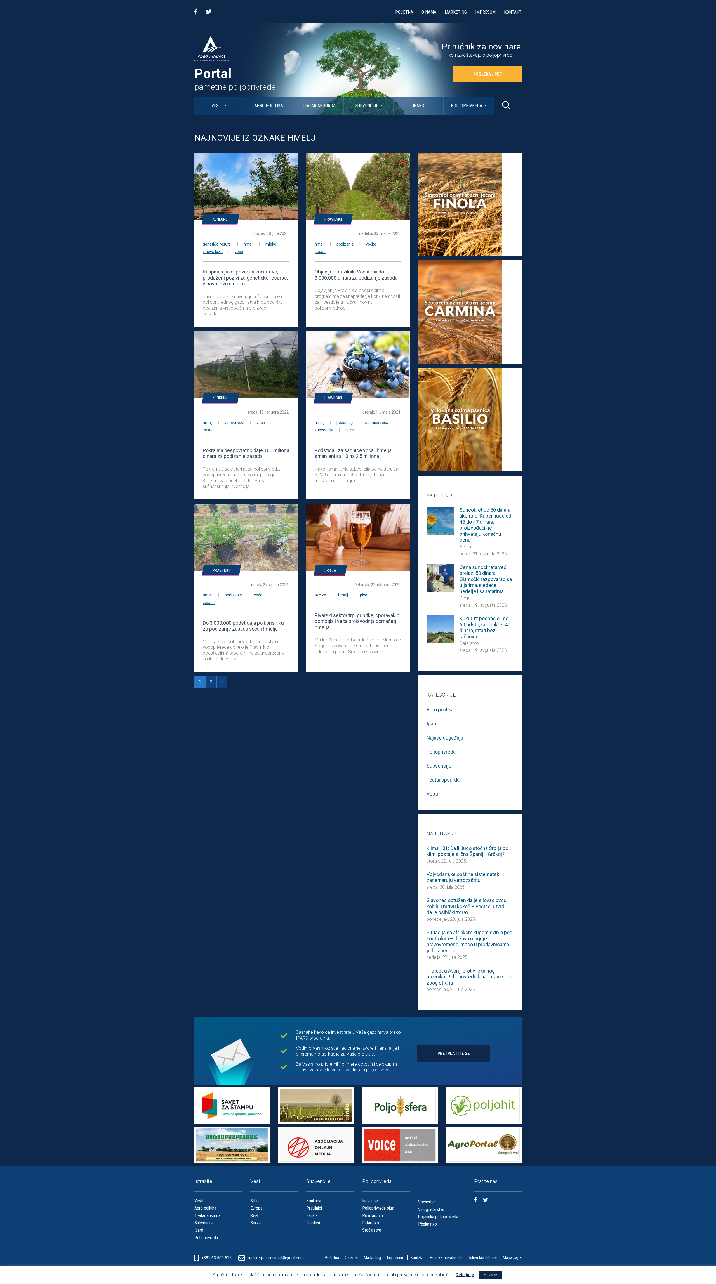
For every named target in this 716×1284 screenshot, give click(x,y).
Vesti (217, 105)
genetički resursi (217, 244)
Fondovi (313, 1223)
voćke (371, 244)
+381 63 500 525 (217, 1258)
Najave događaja (445, 738)
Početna (404, 12)
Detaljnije (465, 1274)
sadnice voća (376, 422)
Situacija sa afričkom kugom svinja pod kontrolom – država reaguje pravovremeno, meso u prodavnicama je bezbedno (469, 941)
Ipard (418, 105)
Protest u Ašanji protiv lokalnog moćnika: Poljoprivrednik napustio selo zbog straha (469, 977)
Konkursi (221, 219)
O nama (428, 12)
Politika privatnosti (446, 1257)
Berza (465, 546)
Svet (254, 1215)
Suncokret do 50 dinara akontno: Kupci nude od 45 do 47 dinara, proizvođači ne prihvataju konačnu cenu (485, 525)
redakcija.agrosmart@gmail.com (276, 1258)
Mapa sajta (512, 1257)
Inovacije (370, 1200)
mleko (270, 244)
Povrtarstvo (372, 1215)
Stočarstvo (371, 1230)
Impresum (485, 12)
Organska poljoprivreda (438, 1216)
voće (239, 251)
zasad (208, 430)
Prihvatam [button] (490, 1275)
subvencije (324, 430)
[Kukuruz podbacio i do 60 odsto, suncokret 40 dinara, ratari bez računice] (440, 629)
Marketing (456, 12)
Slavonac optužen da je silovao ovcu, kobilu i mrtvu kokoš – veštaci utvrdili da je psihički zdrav (467, 906)
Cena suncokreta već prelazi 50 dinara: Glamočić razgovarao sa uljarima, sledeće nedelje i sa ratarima (486, 579)
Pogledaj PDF (487, 74)
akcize (320, 595)
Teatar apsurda (319, 105)
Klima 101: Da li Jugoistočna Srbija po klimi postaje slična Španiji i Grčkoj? (467, 851)
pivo (363, 595)
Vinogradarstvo (431, 1209)
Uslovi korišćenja (482, 1257)
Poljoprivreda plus (378, 1208)
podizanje (345, 244)
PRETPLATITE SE (453, 1053)
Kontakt (513, 12)
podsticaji (344, 422)
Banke (311, 1215)
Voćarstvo (427, 1202)
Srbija (330, 570)
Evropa (256, 1208)
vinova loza (213, 251)
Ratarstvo (469, 643)
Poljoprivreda (467, 105)
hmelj (248, 244)
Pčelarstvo (427, 1224)
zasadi (320, 251)
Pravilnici (333, 219)
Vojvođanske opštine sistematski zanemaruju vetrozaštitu (463, 877)
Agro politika (269, 105)
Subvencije (367, 105)
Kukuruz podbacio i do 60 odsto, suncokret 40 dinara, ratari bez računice (485, 627)
